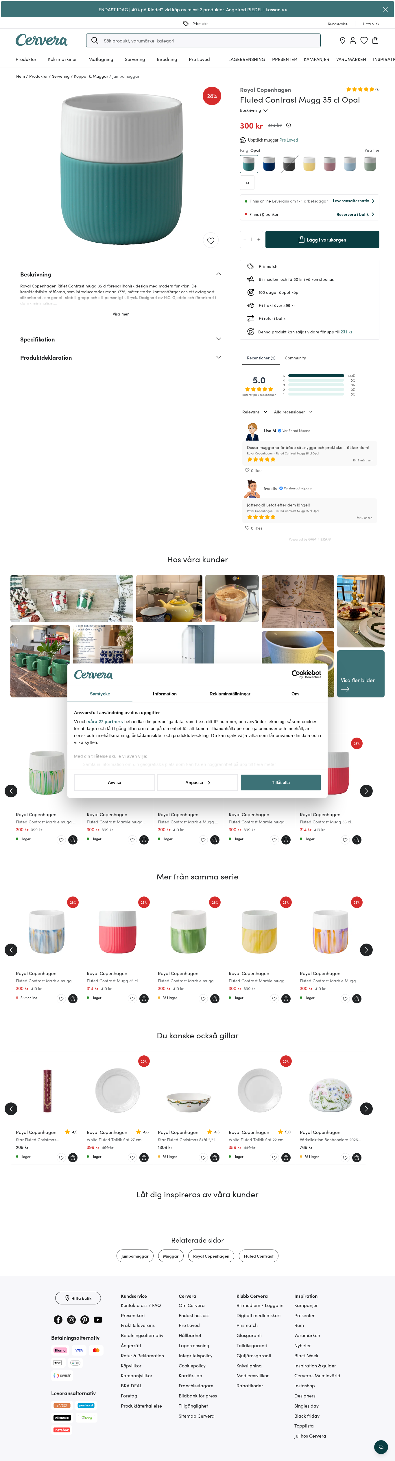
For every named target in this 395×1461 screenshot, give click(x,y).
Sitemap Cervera (197, 1415)
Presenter (304, 1315)
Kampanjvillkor (136, 1375)
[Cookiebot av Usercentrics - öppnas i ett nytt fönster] (296, 674)
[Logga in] (353, 40)
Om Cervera (192, 1305)
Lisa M (270, 430)
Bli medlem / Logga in (260, 1305)
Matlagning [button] (100, 59)
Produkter (26, 59)
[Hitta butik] (342, 40)
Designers (304, 1395)
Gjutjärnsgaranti (254, 1355)
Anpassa (194, 782)
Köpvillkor (131, 1365)
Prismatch (247, 1325)
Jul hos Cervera (310, 1435)
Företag (129, 1395)
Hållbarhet (190, 1335)
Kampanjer (316, 59)
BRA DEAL (131, 1385)
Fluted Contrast (259, 1256)
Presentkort (133, 1315)
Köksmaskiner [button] (62, 59)
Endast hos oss (194, 1315)
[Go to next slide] (366, 791)
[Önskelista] (364, 40)
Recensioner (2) (261, 358)
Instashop (304, 1385)
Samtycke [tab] (100, 693)
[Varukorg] (375, 40)
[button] (94, 40)
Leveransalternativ (351, 200)
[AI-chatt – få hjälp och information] (381, 1447)
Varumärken (351, 59)
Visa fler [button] (372, 150)
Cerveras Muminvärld (317, 1375)
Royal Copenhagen (211, 1256)
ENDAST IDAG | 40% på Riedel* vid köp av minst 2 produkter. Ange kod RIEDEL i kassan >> (193, 9)
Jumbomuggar (135, 1256)
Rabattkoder (250, 1385)
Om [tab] (295, 693)
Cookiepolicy (192, 1365)
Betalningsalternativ (142, 1335)
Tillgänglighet (193, 1405)
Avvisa (114, 782)
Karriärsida (190, 1375)
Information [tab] (165, 693)
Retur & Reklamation (142, 1355)
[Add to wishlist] (210, 240)
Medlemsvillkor (253, 1375)
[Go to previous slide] (11, 791)
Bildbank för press (198, 1395)
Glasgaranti (249, 1335)
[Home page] (42, 44)
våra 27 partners (105, 721)
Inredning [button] (167, 59)
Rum (299, 1325)
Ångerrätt (131, 1345)
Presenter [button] (284, 59)
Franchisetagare (196, 1385)
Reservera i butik (353, 214)
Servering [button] (135, 59)
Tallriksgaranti (252, 1345)
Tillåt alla (281, 782)
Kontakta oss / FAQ (141, 1305)
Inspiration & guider (315, 1365)
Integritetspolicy (196, 1355)
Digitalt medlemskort (259, 1315)
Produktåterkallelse (141, 1405)
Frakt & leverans (138, 1325)
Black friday (307, 1415)
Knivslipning (249, 1365)
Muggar (171, 1256)
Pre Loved (199, 59)
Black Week (306, 1355)
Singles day (306, 1405)
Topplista (304, 1425)
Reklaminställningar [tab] (230, 693)
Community (295, 358)
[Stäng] (385, 9)
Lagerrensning (246, 59)
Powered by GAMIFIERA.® (310, 538)
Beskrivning (250, 110)
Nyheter (302, 1345)
